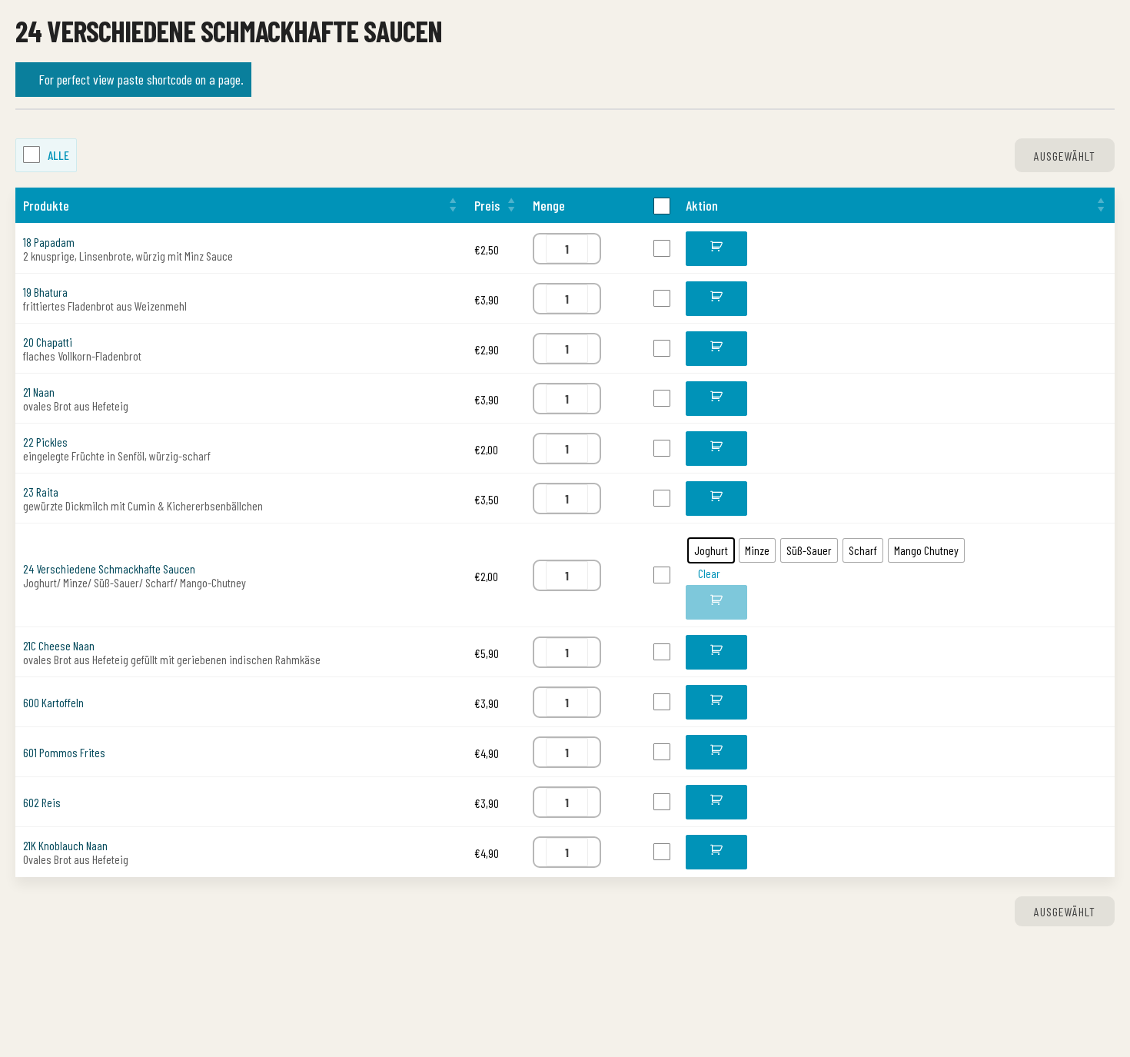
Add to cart (716, 254)
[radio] (711, 615)
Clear (709, 638)
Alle (58, 155)
